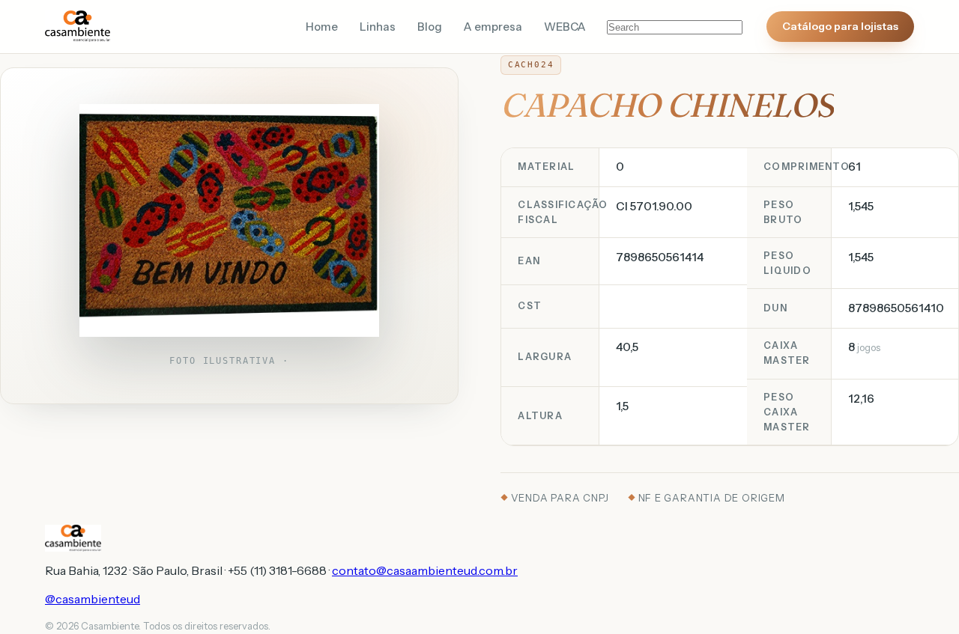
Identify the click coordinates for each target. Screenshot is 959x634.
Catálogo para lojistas (840, 26)
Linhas (378, 27)
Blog (429, 27)
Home (322, 27)
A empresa (493, 27)
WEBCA (565, 27)
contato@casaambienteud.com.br (425, 570)
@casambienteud (92, 598)
